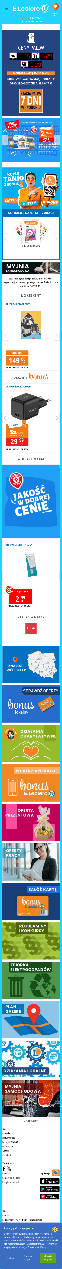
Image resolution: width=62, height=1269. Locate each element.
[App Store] (50, 1181)
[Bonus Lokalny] (31, 704)
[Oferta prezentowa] (31, 822)
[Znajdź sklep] (31, 664)
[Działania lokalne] (31, 1059)
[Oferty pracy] (31, 862)
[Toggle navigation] (6, 10)
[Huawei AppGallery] (50, 1197)
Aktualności (7, 1155)
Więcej (43, 1247)
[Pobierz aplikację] (31, 783)
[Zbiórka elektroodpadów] (31, 980)
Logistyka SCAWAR (10, 1142)
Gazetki (5, 1151)
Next (57, 140)
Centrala (6, 1133)
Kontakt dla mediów (11, 1177)
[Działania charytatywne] (31, 743)
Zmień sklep (55, 15)
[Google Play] (50, 1189)
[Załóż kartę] (31, 901)
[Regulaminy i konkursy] (31, 941)
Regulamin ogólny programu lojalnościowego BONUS (22, 1221)
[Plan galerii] (31, 1019)
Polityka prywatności (11, 1182)
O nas (4, 1129)
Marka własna (8, 1146)
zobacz (48, 213)
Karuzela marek (31, 617)
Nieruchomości (8, 1137)
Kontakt (5, 1173)
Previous (5, 140)
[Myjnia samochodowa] (31, 1098)
